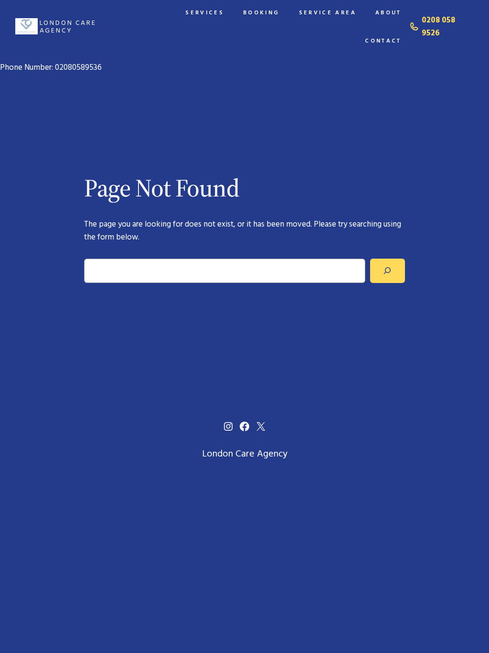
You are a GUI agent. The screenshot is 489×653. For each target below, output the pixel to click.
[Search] (387, 271)
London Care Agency (68, 26)
